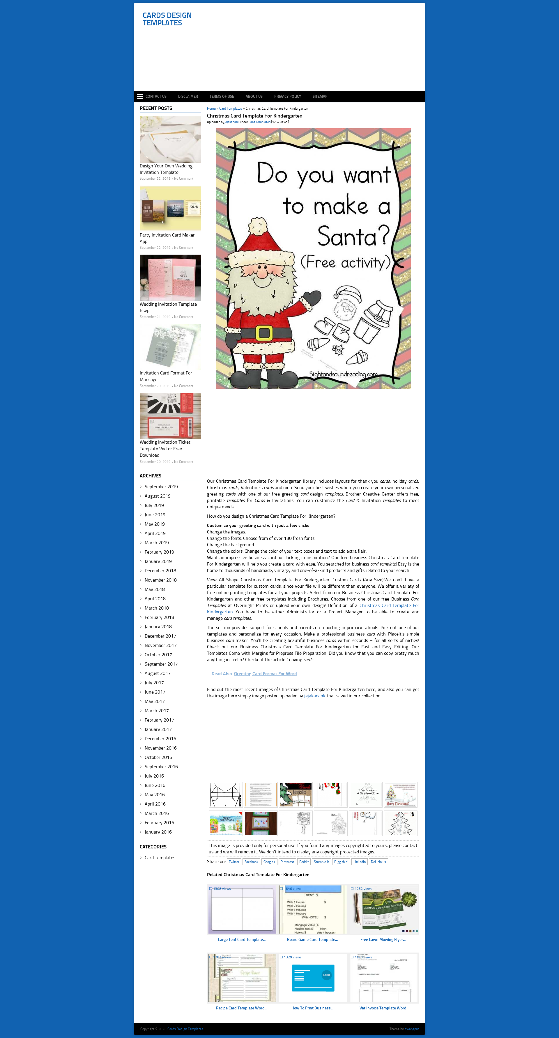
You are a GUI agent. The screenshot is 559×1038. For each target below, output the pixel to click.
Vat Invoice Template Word (383, 1008)
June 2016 (155, 785)
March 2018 (157, 608)
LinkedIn (359, 862)
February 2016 (159, 822)
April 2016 (155, 804)
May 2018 (155, 589)
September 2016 (161, 766)
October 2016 (158, 757)
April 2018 (155, 598)
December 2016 (160, 738)
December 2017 (160, 636)
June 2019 (155, 514)
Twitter (234, 862)
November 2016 (161, 748)
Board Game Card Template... (312, 939)
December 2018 (160, 570)
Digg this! (341, 862)
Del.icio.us (378, 862)
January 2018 (158, 626)
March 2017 (157, 710)
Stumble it (321, 862)
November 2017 (161, 645)
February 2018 (159, 617)
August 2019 (158, 496)
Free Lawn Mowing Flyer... (383, 939)
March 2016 (157, 813)
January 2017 (158, 729)
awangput (412, 1029)
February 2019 (159, 552)
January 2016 (158, 832)
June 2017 (155, 692)
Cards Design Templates (167, 19)
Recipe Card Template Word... (241, 1008)
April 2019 (155, 533)
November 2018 (161, 580)
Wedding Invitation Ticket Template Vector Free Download (165, 448)
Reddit (304, 862)
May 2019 (155, 524)
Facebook (251, 862)
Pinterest (287, 862)
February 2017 (159, 720)
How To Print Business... (312, 1008)
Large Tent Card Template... (242, 939)
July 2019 (154, 505)
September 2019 (161, 486)
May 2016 (155, 794)
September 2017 (161, 664)
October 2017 (158, 654)
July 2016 (154, 776)
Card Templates (259, 122)
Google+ (269, 862)
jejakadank (232, 122)
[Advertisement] (282, 73)
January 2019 (158, 561)
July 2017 (154, 682)
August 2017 (158, 673)
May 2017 (155, 701)
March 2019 (157, 542)
